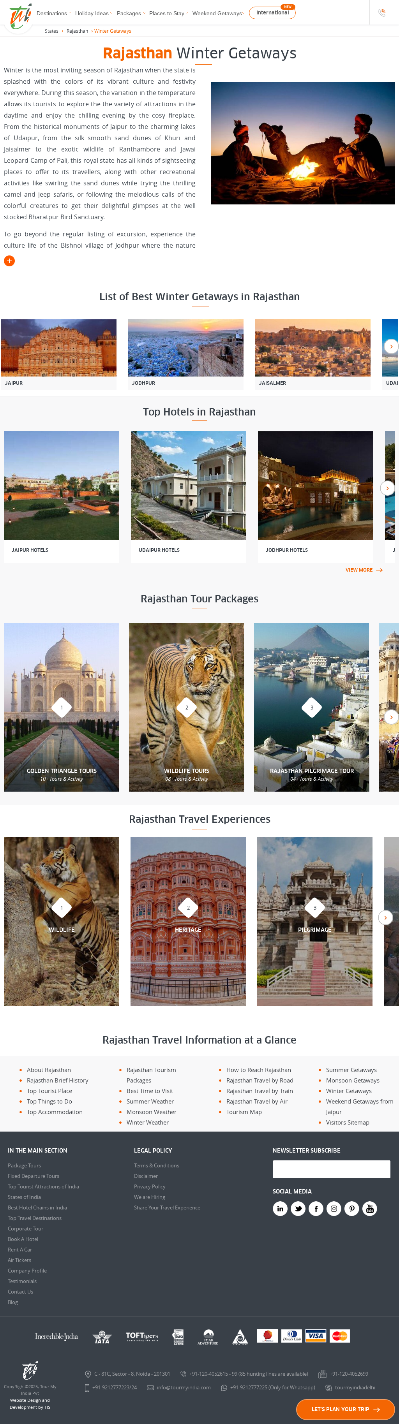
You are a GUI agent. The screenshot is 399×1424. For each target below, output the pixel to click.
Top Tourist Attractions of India (43, 1186)
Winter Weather (148, 1122)
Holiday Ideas (92, 13)
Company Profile (27, 1270)
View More (359, 570)
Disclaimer (146, 1175)
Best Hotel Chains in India (37, 1207)
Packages (129, 13)
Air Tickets (19, 1260)
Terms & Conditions (156, 1165)
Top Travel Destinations (35, 1218)
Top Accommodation (55, 1112)
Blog (13, 1302)
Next (391, 346)
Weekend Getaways (217, 13)
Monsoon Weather (152, 1112)
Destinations (52, 13)
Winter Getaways (349, 1091)
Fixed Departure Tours (33, 1175)
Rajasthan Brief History (57, 1080)
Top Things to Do (49, 1101)
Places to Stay (166, 13)
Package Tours (24, 1165)
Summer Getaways (351, 1070)
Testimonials (22, 1281)
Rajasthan (77, 31)
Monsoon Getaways (353, 1080)
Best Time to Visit (150, 1091)
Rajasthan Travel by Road (259, 1080)
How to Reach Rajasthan (258, 1070)
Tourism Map (244, 1112)
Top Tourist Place (49, 1091)
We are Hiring (149, 1196)
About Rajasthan (49, 1070)
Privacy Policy (150, 1186)
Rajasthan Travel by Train (259, 1091)
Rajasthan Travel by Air (257, 1101)
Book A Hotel (23, 1239)
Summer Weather (150, 1101)
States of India (24, 1196)
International (272, 13)
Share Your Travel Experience (167, 1207)
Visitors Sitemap (347, 1122)
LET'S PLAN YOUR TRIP (340, 1409)
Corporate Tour (25, 1228)
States (51, 31)
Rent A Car (20, 1249)
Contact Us (20, 1291)
